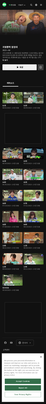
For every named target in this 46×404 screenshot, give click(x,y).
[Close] (41, 357)
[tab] (10, 83)
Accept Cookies (23, 381)
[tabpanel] (23, 192)
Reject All (23, 388)
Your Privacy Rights (22, 394)
